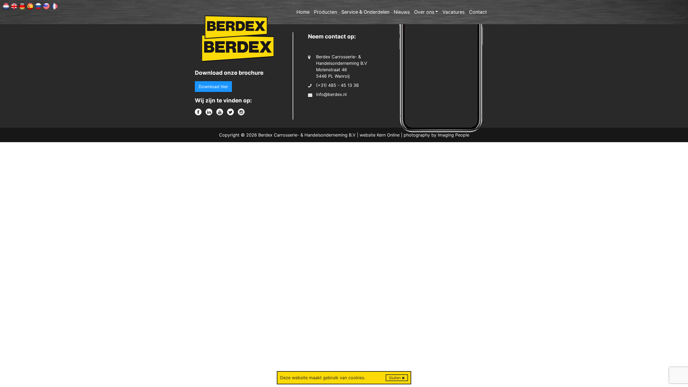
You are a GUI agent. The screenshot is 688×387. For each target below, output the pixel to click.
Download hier (213, 86)
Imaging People (453, 135)
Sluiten (395, 377)
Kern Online (388, 135)
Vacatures (453, 12)
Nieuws (402, 12)
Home (303, 12)
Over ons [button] (424, 12)
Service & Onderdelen (365, 12)
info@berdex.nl (331, 94)
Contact (478, 12)
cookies (356, 377)
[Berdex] (238, 50)
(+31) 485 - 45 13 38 (337, 85)
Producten (325, 12)
